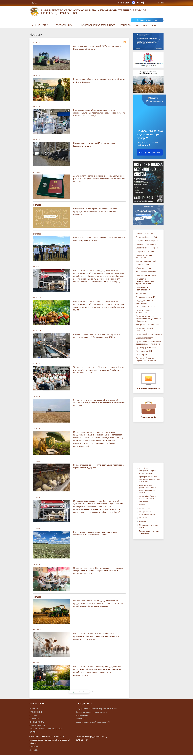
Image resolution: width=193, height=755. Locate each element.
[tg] (142, 3)
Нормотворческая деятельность (144, 311)
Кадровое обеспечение (146, 244)
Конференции (144, 508)
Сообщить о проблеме (149, 152)
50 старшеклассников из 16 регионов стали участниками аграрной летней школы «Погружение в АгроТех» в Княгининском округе (98, 571)
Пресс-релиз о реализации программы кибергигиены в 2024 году (149, 479)
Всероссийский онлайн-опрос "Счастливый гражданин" (148, 498)
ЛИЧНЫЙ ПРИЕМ (36, 722)
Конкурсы (143, 518)
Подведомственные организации (144, 301)
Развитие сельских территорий (144, 256)
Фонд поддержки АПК (145, 297)
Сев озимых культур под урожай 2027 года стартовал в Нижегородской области (97, 47)
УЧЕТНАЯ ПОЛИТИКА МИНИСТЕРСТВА (45, 729)
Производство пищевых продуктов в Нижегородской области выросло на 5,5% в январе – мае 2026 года (96, 335)
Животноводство (143, 268)
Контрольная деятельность (148, 324)
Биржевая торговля (144, 338)
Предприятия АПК (144, 351)
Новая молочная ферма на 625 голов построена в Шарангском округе (95, 144)
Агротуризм (141, 293)
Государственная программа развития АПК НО (96, 708)
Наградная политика (145, 251)
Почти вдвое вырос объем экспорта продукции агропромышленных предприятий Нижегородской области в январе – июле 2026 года (99, 113)
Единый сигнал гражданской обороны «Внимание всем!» (147, 470)
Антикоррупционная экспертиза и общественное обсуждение (148, 318)
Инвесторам (141, 354)
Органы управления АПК (147, 347)
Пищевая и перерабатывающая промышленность (145, 281)
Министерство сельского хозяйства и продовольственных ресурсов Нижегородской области (93, 11)
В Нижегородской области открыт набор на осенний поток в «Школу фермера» (99, 80)
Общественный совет (145, 306)
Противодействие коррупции (149, 334)
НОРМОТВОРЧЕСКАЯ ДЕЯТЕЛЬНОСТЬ (98, 25)
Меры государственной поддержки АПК (93, 722)
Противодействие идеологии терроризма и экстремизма (148, 342)
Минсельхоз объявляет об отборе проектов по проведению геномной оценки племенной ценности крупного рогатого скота (96, 636)
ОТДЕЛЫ (33, 715)
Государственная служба (147, 240)
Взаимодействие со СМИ (146, 237)
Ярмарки (142, 521)
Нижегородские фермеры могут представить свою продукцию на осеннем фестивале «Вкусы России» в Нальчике (96, 211)
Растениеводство (143, 264)
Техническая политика (146, 271)
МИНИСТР (33, 708)
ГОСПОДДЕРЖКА (64, 25)
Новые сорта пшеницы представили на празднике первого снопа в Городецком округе (99, 239)
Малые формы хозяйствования (143, 288)
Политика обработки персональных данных (146, 359)
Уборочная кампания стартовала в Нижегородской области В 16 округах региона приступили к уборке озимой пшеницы (99, 403)
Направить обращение (147, 20)
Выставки (143, 505)
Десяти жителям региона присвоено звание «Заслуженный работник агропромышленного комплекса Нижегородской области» (99, 179)
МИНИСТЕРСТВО (40, 25)
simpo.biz (33, 750)
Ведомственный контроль (147, 248)
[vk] (138, 3)
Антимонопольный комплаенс (144, 329)
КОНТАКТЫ (125, 25)
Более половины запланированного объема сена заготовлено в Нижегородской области (95, 533)
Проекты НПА (81, 718)
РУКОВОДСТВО (35, 712)
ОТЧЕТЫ (33, 732)
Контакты (33, 746)
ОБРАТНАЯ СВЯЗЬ (37, 725)
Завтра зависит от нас (146, 25)
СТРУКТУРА (34, 718)
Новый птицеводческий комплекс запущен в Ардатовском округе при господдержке (98, 466)
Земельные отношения (146, 275)
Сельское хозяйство (144, 233)
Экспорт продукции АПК (146, 261)
